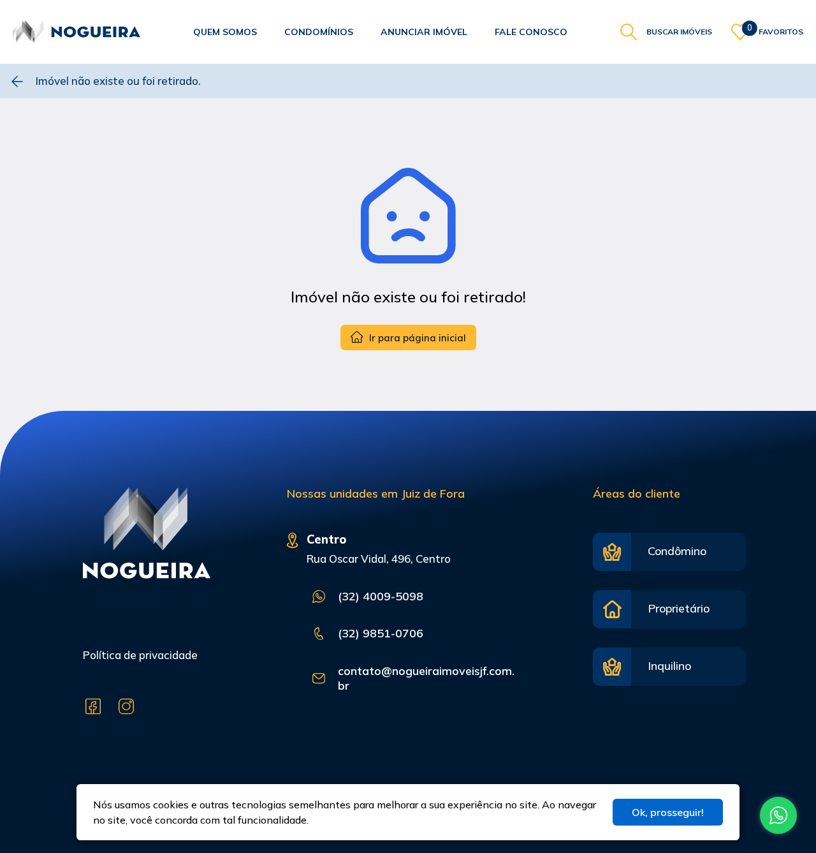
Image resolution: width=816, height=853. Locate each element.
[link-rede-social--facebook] (93, 707)
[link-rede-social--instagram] (126, 707)
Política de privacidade (140, 655)
